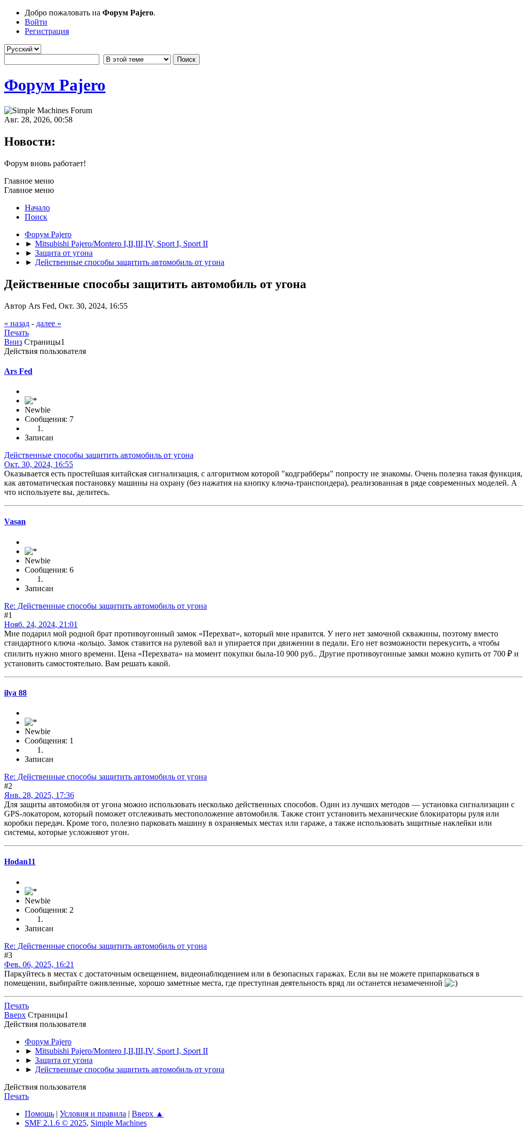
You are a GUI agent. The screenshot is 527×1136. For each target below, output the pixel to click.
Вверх (15, 1014)
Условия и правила (93, 1113)
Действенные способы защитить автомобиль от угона (99, 455)
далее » (48, 323)
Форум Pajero (55, 85)
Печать (16, 332)
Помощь (39, 1113)
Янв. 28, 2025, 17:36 (39, 795)
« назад (16, 323)
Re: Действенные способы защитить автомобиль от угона (105, 605)
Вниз (13, 342)
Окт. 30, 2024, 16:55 (38, 464)
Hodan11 (20, 861)
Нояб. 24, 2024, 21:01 (41, 624)
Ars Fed (18, 371)
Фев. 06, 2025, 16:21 (39, 964)
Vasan (15, 521)
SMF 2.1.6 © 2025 (55, 1123)
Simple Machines (119, 1123)
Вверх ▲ (148, 1113)
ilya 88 (15, 692)
